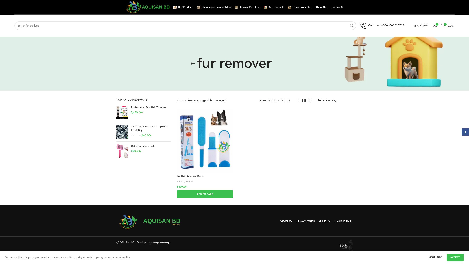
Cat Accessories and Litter (180, 181)
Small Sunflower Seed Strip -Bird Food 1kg (149, 128)
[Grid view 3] (304, 100)
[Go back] (192, 63)
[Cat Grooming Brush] (122, 151)
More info (436, 257)
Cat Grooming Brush (143, 146)
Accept (455, 257)
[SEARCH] (352, 25)
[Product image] (205, 141)
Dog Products (189, 181)
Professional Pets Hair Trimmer (148, 107)
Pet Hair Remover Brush (190, 176)
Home (180, 100)
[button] (205, 194)
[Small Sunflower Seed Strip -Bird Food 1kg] (122, 131)
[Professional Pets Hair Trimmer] (122, 112)
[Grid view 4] (310, 100)
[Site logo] (147, 7)
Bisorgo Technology (161, 242)
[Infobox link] (382, 26)
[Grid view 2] (298, 100)
